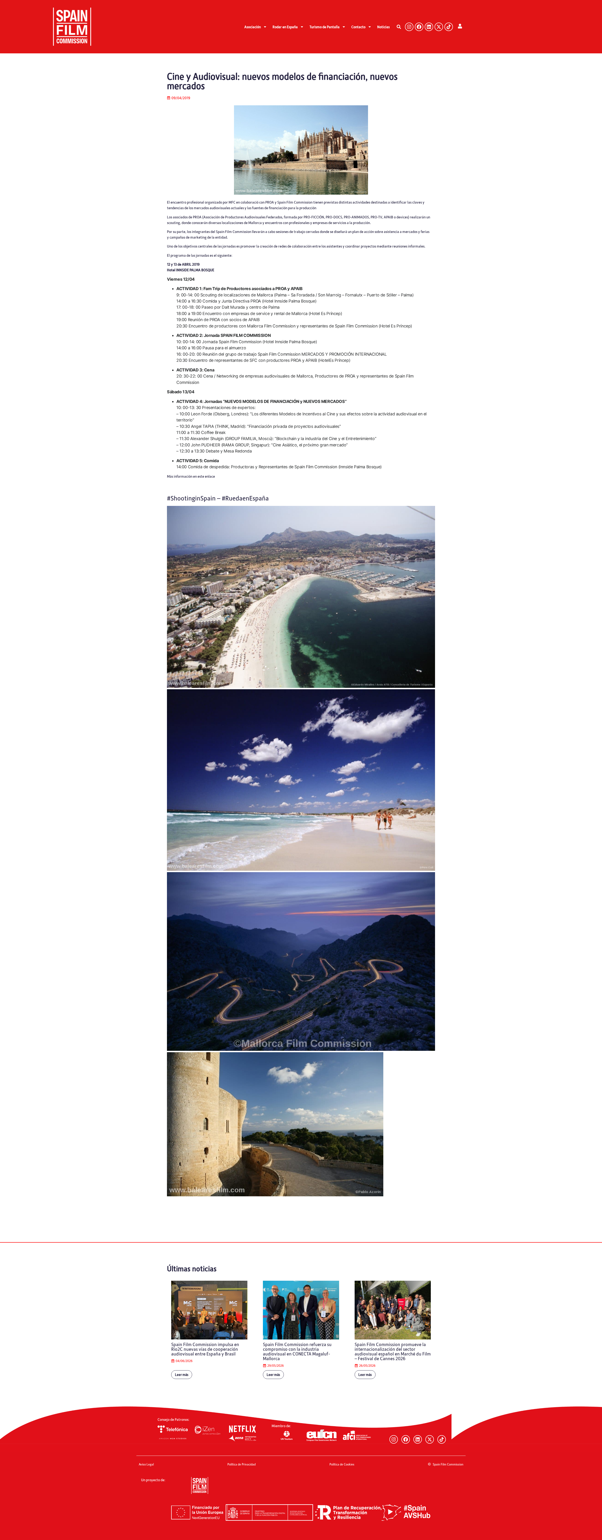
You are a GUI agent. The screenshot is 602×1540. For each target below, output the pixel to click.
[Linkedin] (429, 27)
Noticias (383, 26)
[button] (399, 27)
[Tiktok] (448, 27)
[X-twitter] (439, 27)
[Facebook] (419, 27)
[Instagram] (409, 27)
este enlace (206, 476)
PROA (197, 217)
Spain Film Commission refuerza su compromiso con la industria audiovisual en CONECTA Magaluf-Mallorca (297, 1351)
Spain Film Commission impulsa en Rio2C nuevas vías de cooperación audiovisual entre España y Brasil (205, 1348)
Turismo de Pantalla (324, 26)
